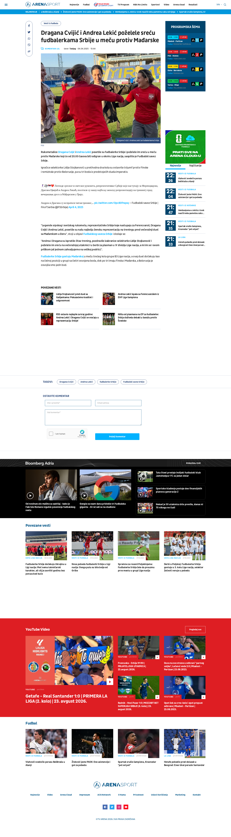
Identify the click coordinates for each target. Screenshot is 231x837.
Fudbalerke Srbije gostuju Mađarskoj (62, 256)
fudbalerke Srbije (108, 382)
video (50, 795)
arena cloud (66, 795)
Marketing (180, 795)
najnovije (35, 795)
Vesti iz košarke (187, 205)
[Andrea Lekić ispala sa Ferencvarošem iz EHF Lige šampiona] (109, 299)
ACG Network (104, 795)
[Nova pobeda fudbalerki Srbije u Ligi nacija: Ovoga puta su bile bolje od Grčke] (92, 545)
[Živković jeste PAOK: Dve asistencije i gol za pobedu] (92, 743)
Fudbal (86, 4)
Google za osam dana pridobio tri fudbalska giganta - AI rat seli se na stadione (103, 505)
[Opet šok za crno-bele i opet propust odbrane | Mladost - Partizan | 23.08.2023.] (184, 687)
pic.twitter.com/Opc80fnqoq (111, 203)
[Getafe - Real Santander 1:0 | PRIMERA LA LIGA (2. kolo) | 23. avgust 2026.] (69, 660)
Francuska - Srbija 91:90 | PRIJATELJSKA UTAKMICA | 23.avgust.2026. (132, 666)
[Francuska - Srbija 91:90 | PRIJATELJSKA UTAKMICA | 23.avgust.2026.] (138, 647)
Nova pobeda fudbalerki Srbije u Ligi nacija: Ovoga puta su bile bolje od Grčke (91, 567)
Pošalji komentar (117, 436)
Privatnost (138, 795)
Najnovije (74, 4)
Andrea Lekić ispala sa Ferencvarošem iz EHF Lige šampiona (138, 296)
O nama (122, 795)
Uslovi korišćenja (159, 795)
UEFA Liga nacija (34, 558)
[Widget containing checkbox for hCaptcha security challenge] (67, 434)
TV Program (123, 4)
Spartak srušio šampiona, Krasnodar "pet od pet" (191, 12)
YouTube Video (38, 629)
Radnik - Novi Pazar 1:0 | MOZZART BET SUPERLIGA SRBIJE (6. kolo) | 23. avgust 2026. (138, 706)
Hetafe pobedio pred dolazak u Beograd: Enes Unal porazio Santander (191, 244)
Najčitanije (195, 165)
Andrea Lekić (83, 152)
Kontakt (197, 795)
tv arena (102, 819)
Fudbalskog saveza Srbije (97, 234)
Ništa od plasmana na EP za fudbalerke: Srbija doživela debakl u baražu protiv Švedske (138, 317)
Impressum (84, 795)
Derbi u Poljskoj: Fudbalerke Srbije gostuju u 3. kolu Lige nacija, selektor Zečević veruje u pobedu (183, 567)
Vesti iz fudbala (51, 23)
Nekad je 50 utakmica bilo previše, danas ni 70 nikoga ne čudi (179, 506)
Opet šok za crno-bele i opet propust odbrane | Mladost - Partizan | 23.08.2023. (183, 706)
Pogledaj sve (193, 463)
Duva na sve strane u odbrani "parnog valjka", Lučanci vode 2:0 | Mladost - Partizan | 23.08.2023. (184, 666)
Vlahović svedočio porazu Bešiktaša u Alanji (190, 180)
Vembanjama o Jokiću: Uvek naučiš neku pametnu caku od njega (133, 12)
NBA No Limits (140, 4)
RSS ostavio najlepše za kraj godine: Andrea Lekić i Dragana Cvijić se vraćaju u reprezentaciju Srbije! (77, 317)
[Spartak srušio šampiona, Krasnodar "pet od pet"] (138, 743)
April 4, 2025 (76, 207)
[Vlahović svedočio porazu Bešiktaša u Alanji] (46, 743)
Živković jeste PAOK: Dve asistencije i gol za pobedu (75, 12)
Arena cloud (179, 4)
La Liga (182, 237)
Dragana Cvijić (66, 152)
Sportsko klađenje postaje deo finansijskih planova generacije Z (179, 490)
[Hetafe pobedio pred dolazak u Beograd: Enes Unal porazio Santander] (184, 743)
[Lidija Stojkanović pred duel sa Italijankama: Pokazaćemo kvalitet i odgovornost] (47, 299)
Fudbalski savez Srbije (133, 382)
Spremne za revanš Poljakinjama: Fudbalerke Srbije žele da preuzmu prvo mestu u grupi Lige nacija (136, 567)
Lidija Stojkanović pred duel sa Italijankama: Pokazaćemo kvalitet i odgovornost (74, 297)
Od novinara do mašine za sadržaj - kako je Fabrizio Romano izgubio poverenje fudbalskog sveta (50, 507)
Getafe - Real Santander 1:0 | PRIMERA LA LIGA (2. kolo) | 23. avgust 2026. (66, 699)
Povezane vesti (51, 287)
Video (166, 4)
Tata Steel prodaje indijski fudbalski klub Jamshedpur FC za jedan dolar (178, 474)
